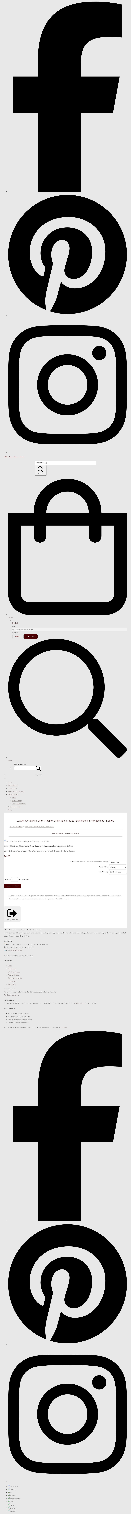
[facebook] (67, 191)
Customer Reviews (14, 807)
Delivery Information (15, 978)
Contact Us (12, 984)
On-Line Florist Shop (16, 827)
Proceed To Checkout (72, 833)
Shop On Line (12, 788)
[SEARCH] (38, 768)
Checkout (31, 636)
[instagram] (67, 452)
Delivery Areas (13, 794)
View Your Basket (58, 833)
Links (14, 797)
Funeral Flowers (13, 975)
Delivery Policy (17, 801)
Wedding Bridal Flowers (16, 791)
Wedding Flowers (14, 972)
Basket (18, 636)
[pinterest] (67, 315)
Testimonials (12, 981)
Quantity (7, 879)
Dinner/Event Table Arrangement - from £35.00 (39, 827)
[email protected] (16, 950)
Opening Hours (13, 785)
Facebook (7, 995)
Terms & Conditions (19, 804)
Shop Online (12, 969)
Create (64, 1027)
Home (10, 782)
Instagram (15, 995)
